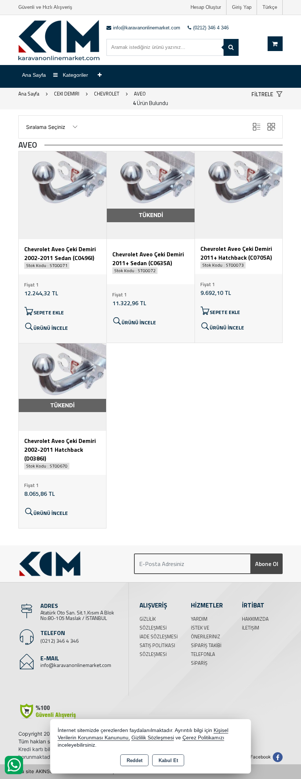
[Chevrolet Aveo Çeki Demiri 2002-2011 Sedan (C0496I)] (62, 194)
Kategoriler (74, 75)
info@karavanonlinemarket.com (75, 665)
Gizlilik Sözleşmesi (152, 737)
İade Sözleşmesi (158, 636)
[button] (267, 95)
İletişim (250, 627)
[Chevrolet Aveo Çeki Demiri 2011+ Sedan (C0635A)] (151, 194)
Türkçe (269, 7)
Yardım (199, 619)
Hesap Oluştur (206, 7)
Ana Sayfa (34, 75)
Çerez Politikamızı (203, 737)
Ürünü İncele (50, 328)
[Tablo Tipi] (256, 126)
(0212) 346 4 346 (59, 641)
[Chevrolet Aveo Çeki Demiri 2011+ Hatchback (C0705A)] (238, 194)
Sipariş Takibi (206, 645)
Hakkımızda (255, 619)
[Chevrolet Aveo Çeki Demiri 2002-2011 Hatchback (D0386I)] (62, 386)
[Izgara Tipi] (271, 126)
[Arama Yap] (231, 47)
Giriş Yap (241, 7)
